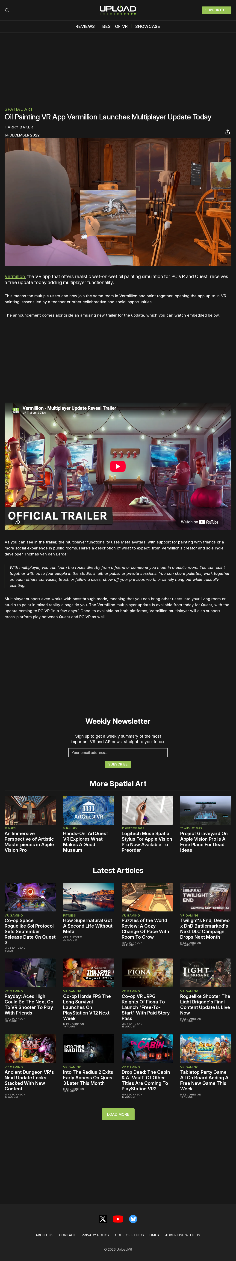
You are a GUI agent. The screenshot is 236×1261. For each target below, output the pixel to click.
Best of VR (115, 26)
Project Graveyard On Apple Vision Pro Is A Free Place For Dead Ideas (204, 842)
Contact (67, 1235)
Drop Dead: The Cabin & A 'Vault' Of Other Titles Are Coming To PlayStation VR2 (146, 1080)
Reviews (85, 26)
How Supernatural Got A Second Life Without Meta (87, 926)
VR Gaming (14, 915)
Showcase (147, 26)
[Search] (7, 10)
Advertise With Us (182, 1235)
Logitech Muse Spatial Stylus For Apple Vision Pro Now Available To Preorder (147, 842)
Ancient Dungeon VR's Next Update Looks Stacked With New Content (29, 1080)
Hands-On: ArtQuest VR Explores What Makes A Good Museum (85, 842)
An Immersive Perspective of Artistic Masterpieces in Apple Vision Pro (29, 842)
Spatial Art (19, 109)
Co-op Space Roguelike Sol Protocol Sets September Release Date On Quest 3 (30, 931)
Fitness (69, 915)
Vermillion (15, 276)
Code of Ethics (129, 1235)
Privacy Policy (96, 1235)
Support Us (216, 10)
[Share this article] (227, 132)
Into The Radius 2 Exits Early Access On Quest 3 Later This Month (88, 1077)
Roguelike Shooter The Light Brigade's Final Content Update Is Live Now (205, 1005)
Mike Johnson (15, 948)
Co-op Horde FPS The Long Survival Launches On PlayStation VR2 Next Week (87, 1007)
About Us (45, 1235)
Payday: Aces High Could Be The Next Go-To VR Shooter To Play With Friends (30, 1005)
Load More (118, 1114)
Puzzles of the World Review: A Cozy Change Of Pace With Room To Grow (145, 929)
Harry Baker (19, 127)
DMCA (155, 1235)
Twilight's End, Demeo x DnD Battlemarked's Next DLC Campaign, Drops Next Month (205, 929)
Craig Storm (72, 937)
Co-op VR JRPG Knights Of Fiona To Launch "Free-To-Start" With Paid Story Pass (146, 1007)
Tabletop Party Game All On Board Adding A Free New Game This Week (204, 1080)
